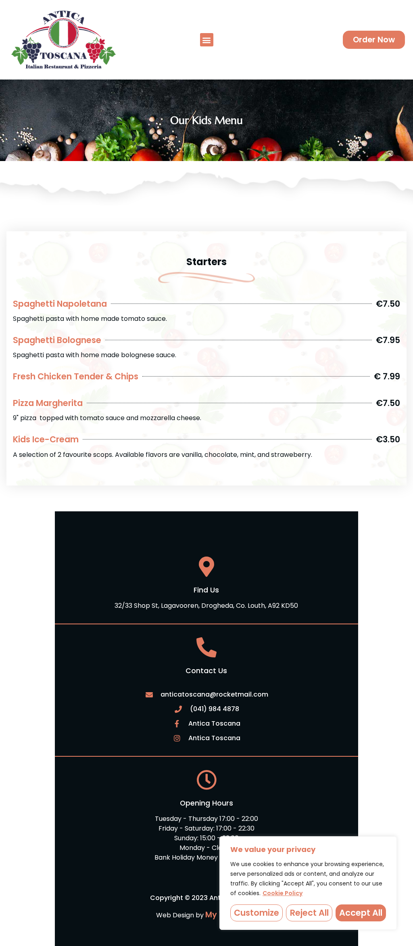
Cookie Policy (282, 893)
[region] (308, 883)
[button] (206, 39)
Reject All (309, 913)
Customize (256, 913)
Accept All (360, 913)
